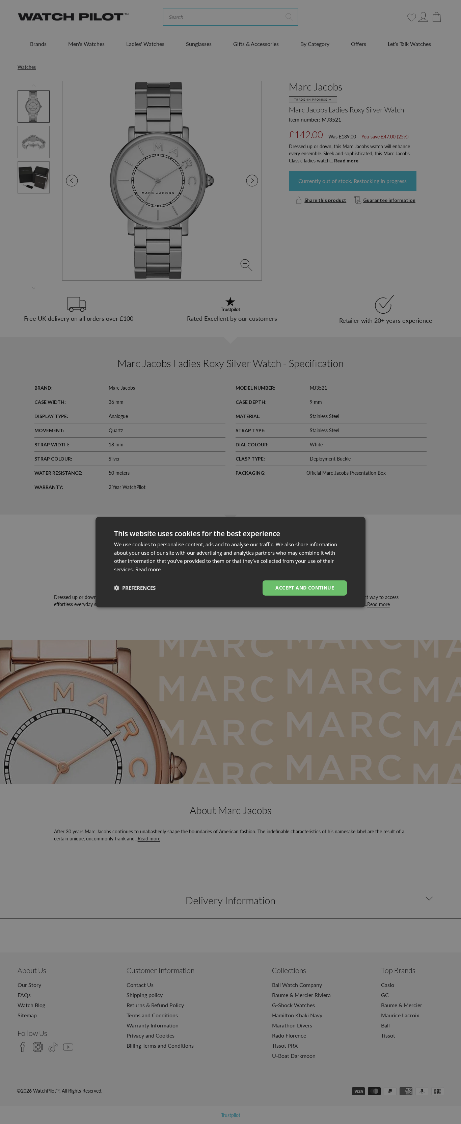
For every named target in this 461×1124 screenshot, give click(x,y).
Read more (148, 569)
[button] (135, 588)
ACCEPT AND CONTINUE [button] (304, 587)
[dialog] (230, 562)
